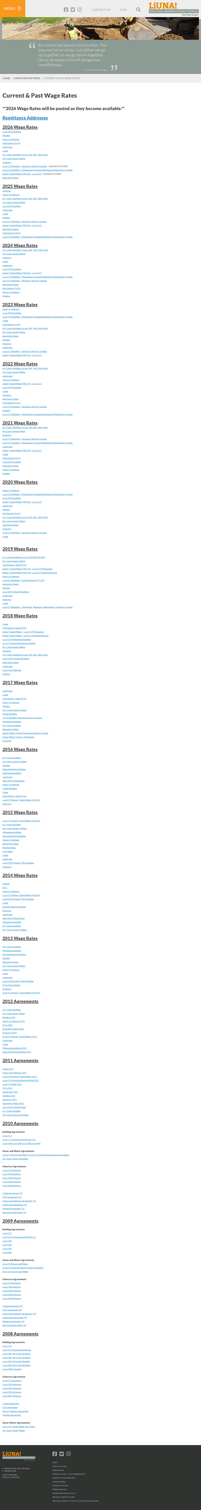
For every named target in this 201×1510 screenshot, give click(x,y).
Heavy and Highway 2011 (14, 1072)
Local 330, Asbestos (11, 1392)
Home (6, 78)
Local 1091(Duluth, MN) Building (18, 981)
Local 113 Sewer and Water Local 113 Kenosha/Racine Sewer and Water (35, 1155)
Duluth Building (9, 714)
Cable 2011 (7, 1069)
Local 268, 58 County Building (16, 1357)
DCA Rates (7, 851)
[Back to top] (100, 1502)
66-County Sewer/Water (13, 158)
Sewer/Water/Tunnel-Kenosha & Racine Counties (25, 733)
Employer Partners (27, 78)
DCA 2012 (7, 1025)
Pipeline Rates (9, 847)
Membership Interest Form (64, 1493)
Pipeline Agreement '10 (13, 1208)
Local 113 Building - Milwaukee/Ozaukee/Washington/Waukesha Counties (37, 170)
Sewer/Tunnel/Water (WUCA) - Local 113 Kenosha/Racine (29, 572)
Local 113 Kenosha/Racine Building (18, 643)
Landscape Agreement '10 (14, 1204)
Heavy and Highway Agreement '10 (19, 1201)
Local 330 (7, 1248)
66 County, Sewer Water (13, 1430)
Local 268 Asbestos (11, 1178)
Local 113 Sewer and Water (15, 1264)
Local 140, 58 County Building (16, 1353)
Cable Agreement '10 (12, 1193)
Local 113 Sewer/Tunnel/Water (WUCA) (21, 800)
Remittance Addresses (25, 117)
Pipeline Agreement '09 (13, 1321)
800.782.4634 (24, 1468)
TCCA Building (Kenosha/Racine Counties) (22, 717)
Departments (58, 1470)
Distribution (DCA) (11, 143)
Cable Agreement (10, 1403)
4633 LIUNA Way (9, 1475)
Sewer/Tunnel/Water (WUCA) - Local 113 (21, 174)
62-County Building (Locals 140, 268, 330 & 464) (25, 154)
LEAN (55, 1462)
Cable (5, 151)
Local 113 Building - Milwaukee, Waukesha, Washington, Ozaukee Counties (37, 607)
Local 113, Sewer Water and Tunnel (18, 1426)
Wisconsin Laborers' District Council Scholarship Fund (75, 1501)
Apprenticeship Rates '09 (14, 1325)
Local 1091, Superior (12, 1369)
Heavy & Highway (10, 139)
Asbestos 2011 (9, 1099)
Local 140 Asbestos (11, 1174)
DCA (4, 887)
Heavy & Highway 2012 (13, 1021)
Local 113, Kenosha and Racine (16, 1350)
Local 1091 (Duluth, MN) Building (18, 863)
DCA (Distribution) (11, 985)
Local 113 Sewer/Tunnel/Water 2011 (19, 1076)
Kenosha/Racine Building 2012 (16, 1052)
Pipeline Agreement (11, 1415)
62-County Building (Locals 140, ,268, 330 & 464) (25, 250)
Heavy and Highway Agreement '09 (19, 1313)
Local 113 (7, 1135)
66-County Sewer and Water (15, 1115)
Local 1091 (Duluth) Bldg (14, 1107)
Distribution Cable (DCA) (14, 565)
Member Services (60, 1489)
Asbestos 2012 (9, 1032)
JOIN (123, 10)
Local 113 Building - (37, 494)
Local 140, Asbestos (11, 1384)
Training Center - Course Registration (69, 1474)
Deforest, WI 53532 (11, 1477)
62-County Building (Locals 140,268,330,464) (23, 557)
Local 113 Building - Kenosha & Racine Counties (24, 166)
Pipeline (6, 135)
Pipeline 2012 (8, 1017)
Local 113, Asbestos (11, 1380)
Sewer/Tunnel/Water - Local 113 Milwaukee (23, 631)
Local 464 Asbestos (11, 1185)
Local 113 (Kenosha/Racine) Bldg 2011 (20, 1080)
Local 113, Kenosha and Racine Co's (19, 1139)
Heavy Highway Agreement (15, 1411)
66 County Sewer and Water (15, 1158)
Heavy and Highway (11, 670)
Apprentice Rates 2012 (13, 1029)
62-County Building (11, 725)
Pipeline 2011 (8, 1095)
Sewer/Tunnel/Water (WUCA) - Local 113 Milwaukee (27, 568)
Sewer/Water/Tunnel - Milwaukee (18, 737)
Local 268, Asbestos (11, 1388)
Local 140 (7, 1241)
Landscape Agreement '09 (14, 1317)
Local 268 (7, 1244)
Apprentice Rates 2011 (13, 1103)
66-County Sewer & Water (14, 710)
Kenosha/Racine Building (14, 769)
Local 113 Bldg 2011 (12, 1084)
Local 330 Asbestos (11, 1181)
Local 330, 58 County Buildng (16, 1361)
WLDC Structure (60, 1466)
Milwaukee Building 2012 (14, 1048)
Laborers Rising (59, 1481)
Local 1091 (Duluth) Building (15, 591)
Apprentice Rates (10, 177)
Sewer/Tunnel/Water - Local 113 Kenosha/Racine (25, 635)
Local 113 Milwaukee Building (16, 639)
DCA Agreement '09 (11, 1310)
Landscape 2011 (10, 1092)
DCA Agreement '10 (11, 1197)
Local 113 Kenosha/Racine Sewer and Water (22, 1267)
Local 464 (7, 1252)
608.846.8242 (10, 1468)
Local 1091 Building (11, 131)
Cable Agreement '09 (12, 1306)
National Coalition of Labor (64, 1497)
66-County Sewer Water (13, 1013)
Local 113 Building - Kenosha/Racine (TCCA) (23, 580)
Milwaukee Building (11, 721)
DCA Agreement (10, 1407)
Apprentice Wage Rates (13, 780)
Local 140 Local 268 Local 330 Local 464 (21, 1143)
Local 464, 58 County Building (16, 1365)
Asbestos (6, 162)
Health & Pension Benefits (64, 1478)
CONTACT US (100, 10)
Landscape (7, 147)
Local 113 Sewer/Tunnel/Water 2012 (19, 1036)
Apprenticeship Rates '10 (14, 1212)
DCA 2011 (7, 1088)
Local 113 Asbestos (11, 1170)
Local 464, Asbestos (11, 1396)
